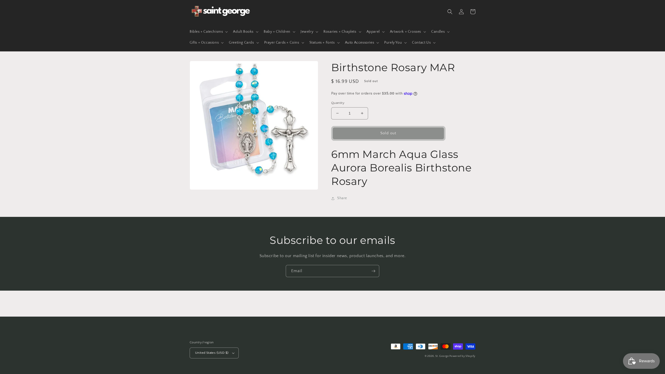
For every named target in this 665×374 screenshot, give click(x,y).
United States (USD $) (211, 353)
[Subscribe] (373, 271)
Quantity (337, 103)
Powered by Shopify (462, 356)
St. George (442, 356)
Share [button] (342, 198)
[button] (208, 31)
